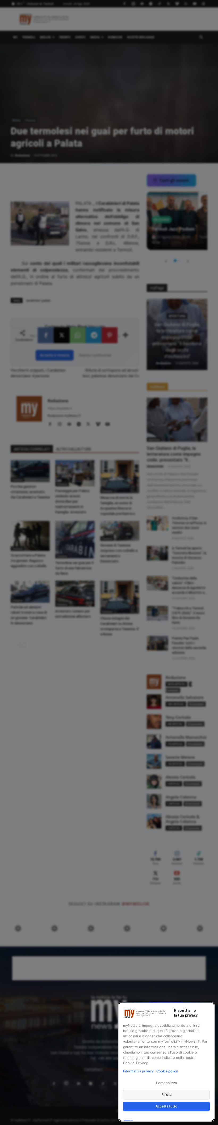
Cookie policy (167, 1071)
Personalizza (166, 1083)
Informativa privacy (138, 1071)
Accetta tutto (166, 1106)
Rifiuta (166, 1094)
